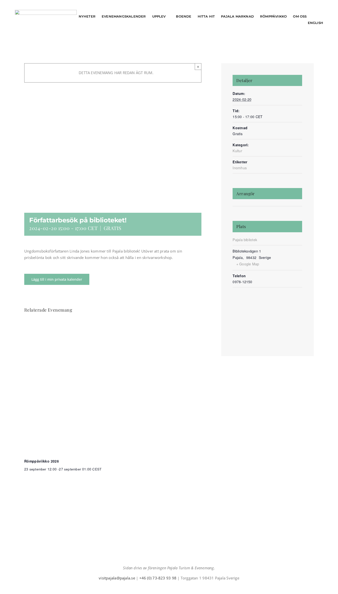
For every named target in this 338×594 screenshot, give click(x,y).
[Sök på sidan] (318, 16)
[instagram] (165, 587)
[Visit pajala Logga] (46, 11)
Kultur (237, 150)
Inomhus (240, 167)
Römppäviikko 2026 (41, 461)
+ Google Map (247, 263)
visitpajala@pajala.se (117, 577)
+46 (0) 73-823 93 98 (158, 577)
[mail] (172, 587)
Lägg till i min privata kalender (56, 279)
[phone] (180, 587)
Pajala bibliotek (245, 239)
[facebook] (157, 587)
